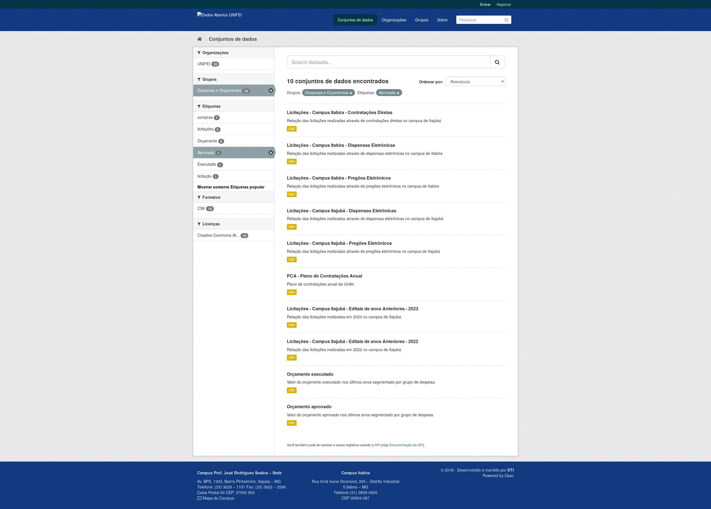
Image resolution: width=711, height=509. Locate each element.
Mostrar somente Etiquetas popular (230, 187)
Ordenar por (430, 81)
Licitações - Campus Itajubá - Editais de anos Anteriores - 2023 (352, 308)
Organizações (394, 19)
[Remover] (351, 92)
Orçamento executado (310, 374)
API (377, 444)
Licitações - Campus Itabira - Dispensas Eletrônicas (341, 145)
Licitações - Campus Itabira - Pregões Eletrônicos (339, 178)
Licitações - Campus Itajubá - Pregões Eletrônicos (339, 243)
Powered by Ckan (498, 475)
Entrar (485, 4)
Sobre (442, 19)
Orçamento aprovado (309, 406)
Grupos (421, 19)
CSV (292, 129)
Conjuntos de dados (355, 19)
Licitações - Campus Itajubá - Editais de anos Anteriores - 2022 (352, 341)
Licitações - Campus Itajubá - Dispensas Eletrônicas (341, 210)
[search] (497, 62)
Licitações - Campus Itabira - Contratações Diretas (339, 112)
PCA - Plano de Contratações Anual (324, 276)
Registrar (504, 4)
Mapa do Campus (218, 498)
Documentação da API (406, 444)
